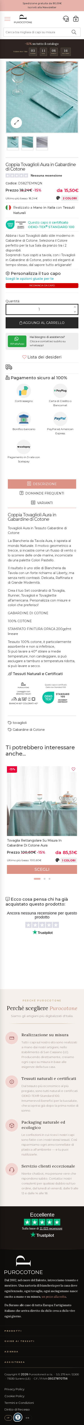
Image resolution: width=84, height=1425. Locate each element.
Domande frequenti (44, 493)
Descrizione (44, 484)
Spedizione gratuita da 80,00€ (42, 3)
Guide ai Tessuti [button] (19, 1341)
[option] (42, 820)
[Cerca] (74, 32)
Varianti (44, 503)
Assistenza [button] (14, 1362)
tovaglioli (19, 723)
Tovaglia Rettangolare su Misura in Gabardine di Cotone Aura (34, 842)
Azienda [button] (11, 1351)
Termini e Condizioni (19, 1402)
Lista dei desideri (44, 357)
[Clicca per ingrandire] (16, 122)
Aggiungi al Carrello (43, 323)
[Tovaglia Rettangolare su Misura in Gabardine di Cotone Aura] (42, 801)
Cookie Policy (14, 1396)
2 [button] (44, 879)
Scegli (42, 869)
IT (8, 1418)
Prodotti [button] (13, 1331)
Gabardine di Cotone (28, 730)
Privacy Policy (14, 1389)
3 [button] (49, 879)
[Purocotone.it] (23, 19)
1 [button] (37, 879)
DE (27, 1418)
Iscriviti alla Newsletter (42, 7)
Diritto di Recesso (17, 1409)
